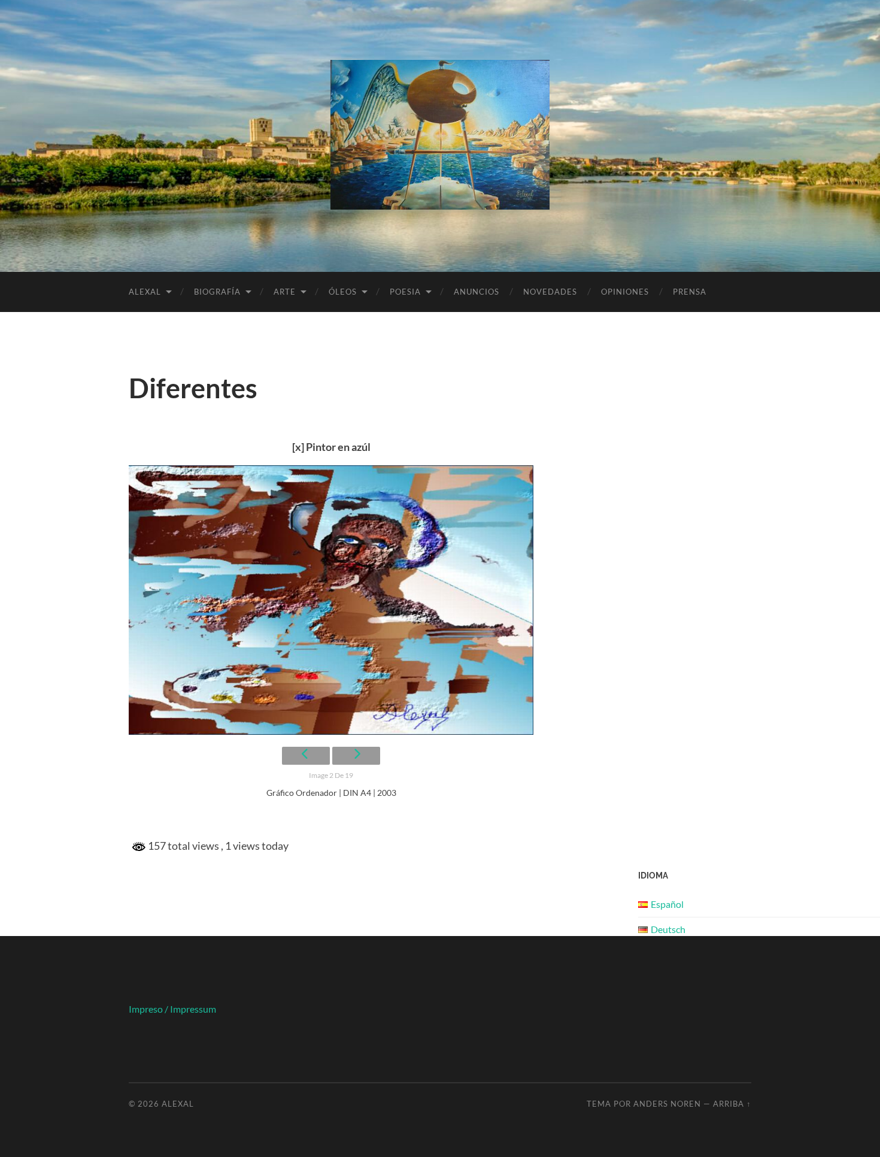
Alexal (145, 291)
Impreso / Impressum (172, 1008)
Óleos (343, 291)
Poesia (405, 291)
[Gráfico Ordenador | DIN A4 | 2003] (331, 600)
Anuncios (476, 291)
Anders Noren (667, 1103)
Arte (285, 291)
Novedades (550, 291)
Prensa (689, 291)
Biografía (217, 291)
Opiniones (625, 291)
